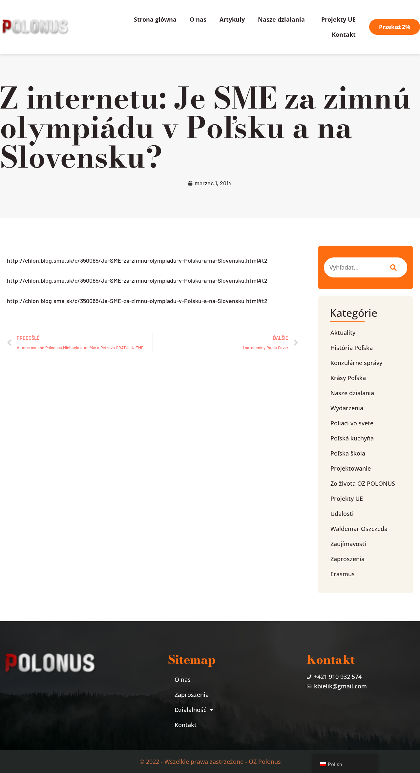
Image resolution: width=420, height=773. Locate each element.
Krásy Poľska (348, 378)
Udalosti (342, 514)
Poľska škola (347, 453)
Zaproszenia (347, 559)
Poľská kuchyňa (352, 438)
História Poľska (351, 348)
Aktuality (342, 332)
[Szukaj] (392, 267)
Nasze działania (281, 19)
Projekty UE (338, 19)
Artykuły (232, 19)
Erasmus (342, 574)
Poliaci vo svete (351, 423)
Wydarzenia (346, 408)
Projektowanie (350, 468)
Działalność (190, 710)
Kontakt (344, 34)
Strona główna (155, 19)
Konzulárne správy (356, 363)
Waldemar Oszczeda (359, 529)
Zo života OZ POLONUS (362, 483)
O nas (198, 19)
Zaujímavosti (348, 544)
